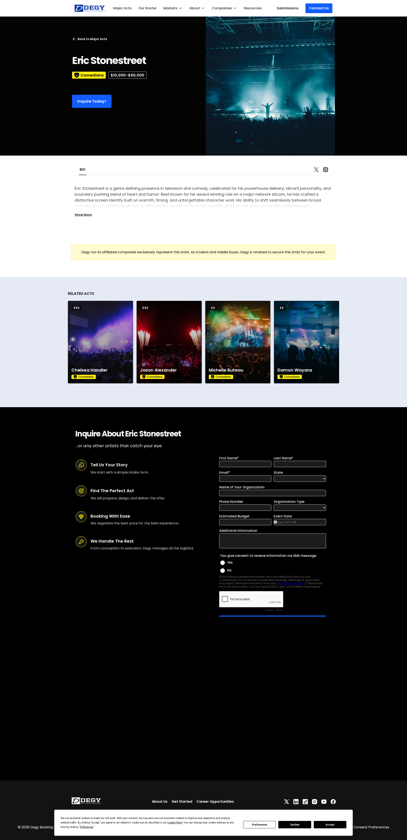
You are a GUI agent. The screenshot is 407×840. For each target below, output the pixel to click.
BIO (82, 169)
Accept (330, 824)
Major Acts (122, 8)
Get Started (182, 801)
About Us (159, 801)
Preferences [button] (86, 827)
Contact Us (319, 8)
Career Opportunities (215, 801)
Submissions (287, 8)
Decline (294, 824)
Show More (83, 215)
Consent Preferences (371, 827)
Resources (253, 8)
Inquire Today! (91, 101)
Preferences (259, 824)
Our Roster (147, 8)
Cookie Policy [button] (174, 822)
